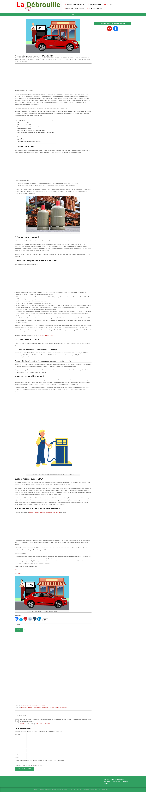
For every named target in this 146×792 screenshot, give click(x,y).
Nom (16, 750)
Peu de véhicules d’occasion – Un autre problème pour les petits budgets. (36, 132)
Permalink (39, 723)
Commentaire (18, 734)
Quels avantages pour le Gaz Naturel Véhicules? (29, 126)
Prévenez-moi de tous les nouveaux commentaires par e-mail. (31, 763)
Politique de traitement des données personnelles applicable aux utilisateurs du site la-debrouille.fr (57, 789)
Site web (17, 757)
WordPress (109, 789)
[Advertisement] (53, 77)
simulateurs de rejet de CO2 (45, 335)
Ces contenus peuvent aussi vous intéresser (29, 141)
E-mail (16, 754)
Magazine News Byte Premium (94, 789)
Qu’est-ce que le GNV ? (23, 123)
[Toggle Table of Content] (52, 120)
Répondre (47, 723)
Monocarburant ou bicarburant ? (25, 134)
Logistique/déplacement (83, 59)
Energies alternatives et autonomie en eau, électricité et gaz (47, 59)
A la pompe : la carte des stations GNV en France (29, 138)
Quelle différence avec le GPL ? (25, 136)
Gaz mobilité (18, 573)
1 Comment (23, 61)
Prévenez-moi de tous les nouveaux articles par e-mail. (29, 765)
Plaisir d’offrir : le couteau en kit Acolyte (34, 705)
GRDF (16, 570)
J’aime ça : (21, 139)
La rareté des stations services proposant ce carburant (32, 130)
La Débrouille (70, 59)
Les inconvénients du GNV (24, 128)
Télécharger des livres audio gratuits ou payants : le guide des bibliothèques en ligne (44, 707)
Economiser (23, 59)
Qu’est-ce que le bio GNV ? (24, 124)
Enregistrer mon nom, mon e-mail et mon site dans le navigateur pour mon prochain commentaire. (40, 760)
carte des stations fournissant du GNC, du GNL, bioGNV (44, 512)
